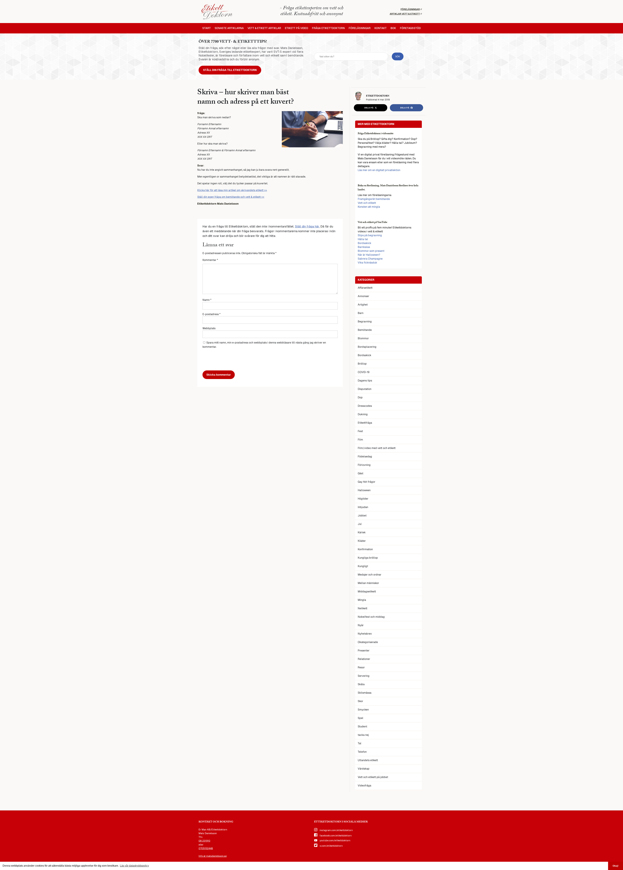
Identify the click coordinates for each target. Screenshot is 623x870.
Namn (206, 299)
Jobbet (362, 515)
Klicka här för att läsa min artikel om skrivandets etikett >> (232, 190)
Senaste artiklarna (229, 28)
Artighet (363, 304)
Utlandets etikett (368, 760)
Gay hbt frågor (366, 481)
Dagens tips (365, 380)
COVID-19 (363, 372)
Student (362, 726)
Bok (393, 28)
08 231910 (204, 840)
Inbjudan (363, 507)
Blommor (363, 338)
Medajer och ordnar (369, 574)
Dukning (363, 414)
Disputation (364, 389)
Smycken (363, 709)
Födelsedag (365, 456)
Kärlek (362, 532)
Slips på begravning (370, 235)
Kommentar (210, 260)
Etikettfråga (365, 422)
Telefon (362, 751)
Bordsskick (364, 243)
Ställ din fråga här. (307, 226)
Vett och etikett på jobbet (373, 777)
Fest (360, 431)
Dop (360, 397)
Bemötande (365, 329)
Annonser (363, 296)
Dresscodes (365, 405)
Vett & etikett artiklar (264, 28)
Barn (360, 313)
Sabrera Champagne (370, 258)
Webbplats (208, 328)
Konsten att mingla (369, 206)
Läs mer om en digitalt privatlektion (379, 170)
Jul (360, 524)
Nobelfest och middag (371, 616)
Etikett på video (296, 28)
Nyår (361, 625)
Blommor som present (371, 250)
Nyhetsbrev (365, 633)
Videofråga (364, 785)
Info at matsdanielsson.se (213, 856)
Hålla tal (363, 239)
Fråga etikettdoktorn (328, 28)
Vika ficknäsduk (367, 262)
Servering (363, 675)
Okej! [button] (615, 865)
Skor (360, 701)
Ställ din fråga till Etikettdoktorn (230, 70)
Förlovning (364, 464)
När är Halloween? (369, 254)
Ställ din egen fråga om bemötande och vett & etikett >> (230, 196)
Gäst (360, 473)
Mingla (362, 599)
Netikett (362, 608)
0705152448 (206, 848)
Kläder (362, 540)
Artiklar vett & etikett (405, 13)
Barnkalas (364, 247)
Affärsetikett (365, 287)
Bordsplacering (367, 346)
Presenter (363, 650)
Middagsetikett (367, 591)
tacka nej (363, 734)
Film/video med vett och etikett (377, 448)
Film (360, 439)
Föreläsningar (410, 9)
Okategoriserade (368, 642)
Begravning (365, 321)
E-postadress (211, 314)
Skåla (361, 684)
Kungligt (363, 566)
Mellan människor (368, 583)
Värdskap (363, 768)
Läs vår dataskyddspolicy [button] (134, 865)
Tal (359, 743)
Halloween (364, 490)
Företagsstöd (410, 28)
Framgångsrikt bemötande (374, 199)
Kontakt (380, 28)
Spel (360, 718)
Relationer (364, 659)
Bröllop (362, 363)
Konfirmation (365, 549)
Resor (361, 667)
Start (206, 28)
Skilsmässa (364, 692)
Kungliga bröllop (368, 557)
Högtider (363, 498)
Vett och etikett (367, 202)
